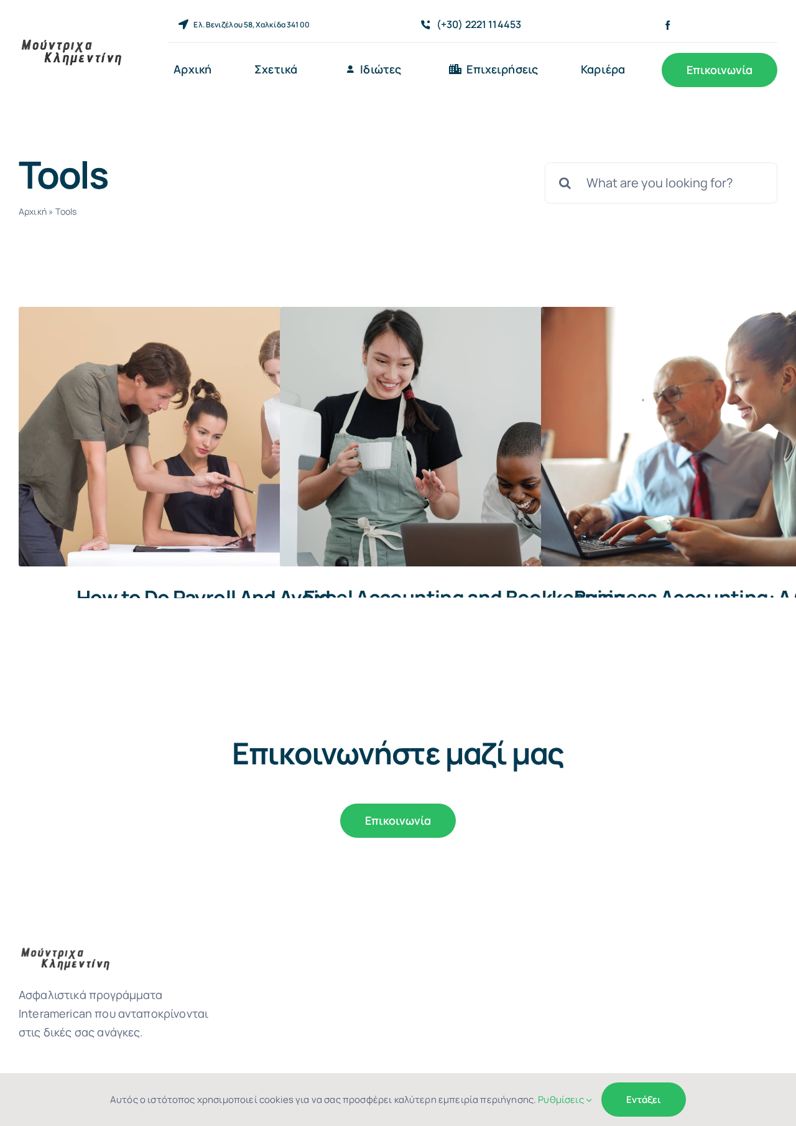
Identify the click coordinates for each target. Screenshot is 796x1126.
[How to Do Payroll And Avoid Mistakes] (202, 436)
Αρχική (33, 211)
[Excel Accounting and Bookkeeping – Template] (463, 436)
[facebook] (667, 25)
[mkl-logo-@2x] (72, 42)
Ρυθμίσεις (562, 1099)
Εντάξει (643, 1099)
